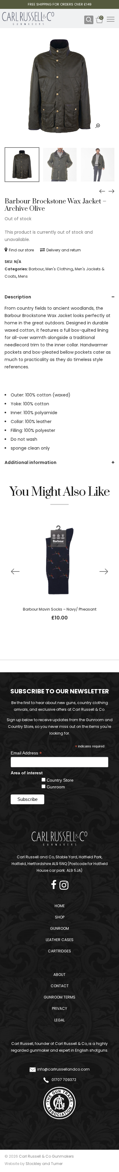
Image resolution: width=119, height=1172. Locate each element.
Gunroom (56, 786)
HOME (60, 905)
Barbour (36, 269)
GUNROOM (59, 928)
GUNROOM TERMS (59, 997)
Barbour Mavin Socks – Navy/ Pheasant (59, 609)
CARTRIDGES (59, 951)
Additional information (30, 462)
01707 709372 (63, 1079)
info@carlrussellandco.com (63, 1069)
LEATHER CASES (60, 939)
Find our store (21, 250)
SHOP (59, 917)
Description (18, 297)
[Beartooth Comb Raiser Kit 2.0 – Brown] (111, 191)
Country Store (60, 780)
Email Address (26, 753)
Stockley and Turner (44, 1163)
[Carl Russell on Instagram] (64, 883)
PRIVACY (59, 1008)
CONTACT (60, 985)
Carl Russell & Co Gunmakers (46, 1156)
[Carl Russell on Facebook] (55, 883)
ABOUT (59, 974)
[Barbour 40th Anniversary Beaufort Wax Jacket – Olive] (102, 191)
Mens (23, 276)
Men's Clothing (59, 269)
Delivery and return (63, 250)
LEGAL (59, 1020)
